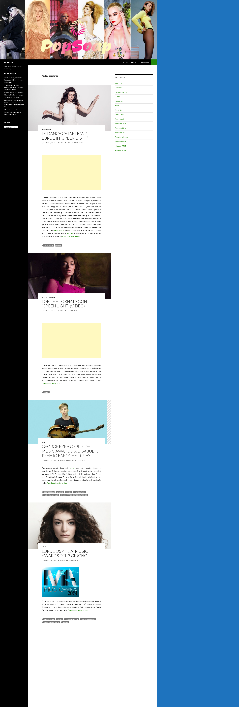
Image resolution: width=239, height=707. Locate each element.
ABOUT (125, 62)
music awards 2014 (51, 495)
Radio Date (119, 115)
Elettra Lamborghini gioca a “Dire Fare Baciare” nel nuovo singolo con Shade (13, 87)
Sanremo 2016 (120, 128)
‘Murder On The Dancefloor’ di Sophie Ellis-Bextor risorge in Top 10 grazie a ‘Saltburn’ (13, 95)
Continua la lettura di (72, 236)
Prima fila (118, 110)
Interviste (119, 101)
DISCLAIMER (145, 62)
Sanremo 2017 (120, 132)
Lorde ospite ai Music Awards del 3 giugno (65, 553)
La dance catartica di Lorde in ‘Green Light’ (65, 135)
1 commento (72, 311)
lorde (58, 245)
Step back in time (121, 137)
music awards (80, 492)
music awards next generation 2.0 (74, 495)
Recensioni (46, 129)
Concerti (118, 88)
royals (65, 622)
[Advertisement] (71, 172)
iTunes (70, 233)
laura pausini (49, 619)
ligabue (60, 492)
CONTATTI (134, 62)
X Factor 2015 (120, 146)
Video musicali (48, 297)
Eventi (117, 97)
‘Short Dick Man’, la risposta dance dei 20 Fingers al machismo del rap (14, 80)
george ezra (49, 492)
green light (48, 245)
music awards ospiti (51, 622)
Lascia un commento (75, 143)
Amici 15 (118, 83)
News (44, 442)
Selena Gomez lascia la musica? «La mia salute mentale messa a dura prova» (13, 112)
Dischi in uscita (121, 92)
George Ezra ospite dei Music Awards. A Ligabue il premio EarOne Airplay (70, 451)
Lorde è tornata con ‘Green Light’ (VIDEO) (64, 303)
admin (60, 143)
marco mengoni (72, 619)
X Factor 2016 (120, 150)
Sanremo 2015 (120, 124)
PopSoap (8, 62)
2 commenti (73, 560)
